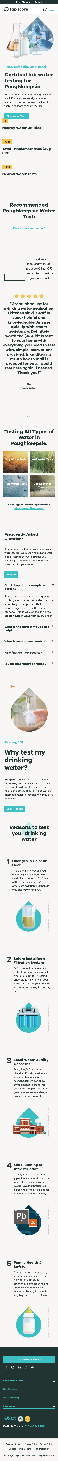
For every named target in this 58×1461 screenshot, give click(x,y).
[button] (51, 9)
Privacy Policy (31, 1444)
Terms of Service (14, 1444)
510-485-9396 (35, 1426)
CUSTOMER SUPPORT (29, 1359)
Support (11, 574)
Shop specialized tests (29, 508)
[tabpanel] (29, 340)
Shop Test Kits (15, 808)
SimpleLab (48, 1455)
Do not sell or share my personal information (29, 1449)
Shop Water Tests (17, 116)
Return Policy (46, 1444)
